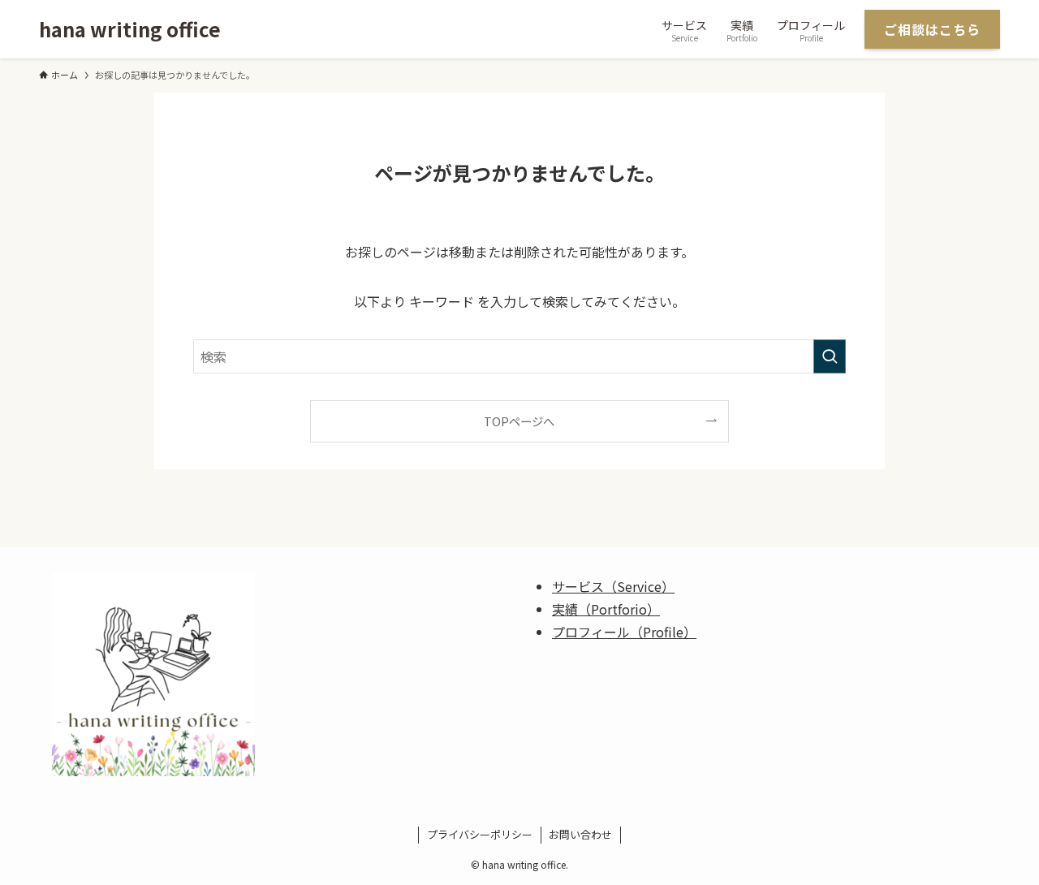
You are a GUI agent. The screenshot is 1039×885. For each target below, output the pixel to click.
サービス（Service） (613, 586)
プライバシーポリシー (479, 834)
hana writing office (130, 29)
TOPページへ (519, 421)
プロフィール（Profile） (624, 631)
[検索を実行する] (829, 356)
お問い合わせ (580, 834)
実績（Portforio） (606, 609)
